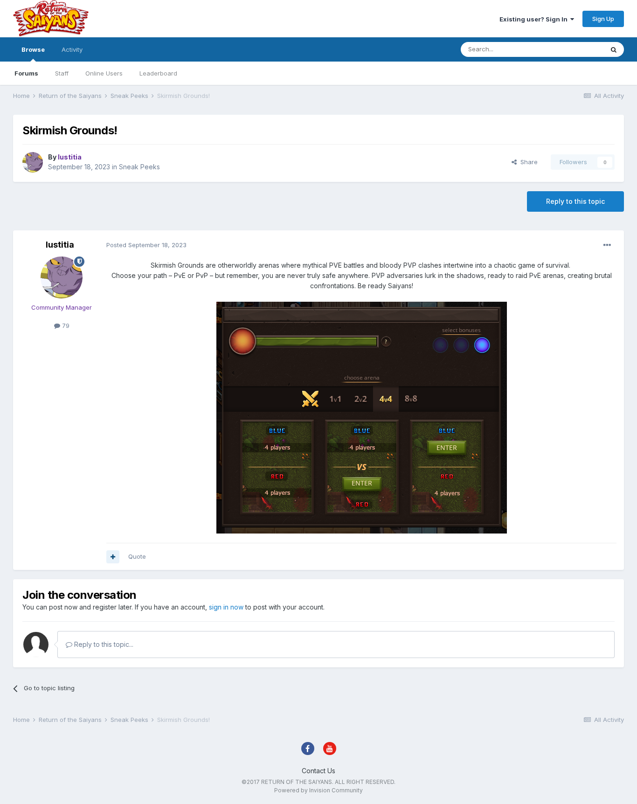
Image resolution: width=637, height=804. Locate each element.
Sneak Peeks (139, 167)
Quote (137, 556)
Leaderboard (158, 73)
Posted (146, 245)
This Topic (576, 49)
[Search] (613, 49)
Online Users (104, 73)
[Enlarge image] (361, 417)
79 (64, 325)
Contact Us (318, 771)
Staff (62, 73)
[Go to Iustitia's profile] (32, 162)
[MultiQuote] (112, 556)
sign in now (226, 607)
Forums (26, 73)
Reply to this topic (575, 201)
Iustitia (60, 245)
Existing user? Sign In (534, 19)
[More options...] (607, 245)
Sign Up (603, 18)
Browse (33, 49)
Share (527, 162)
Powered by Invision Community (318, 790)
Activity (72, 49)
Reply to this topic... (102, 644)
